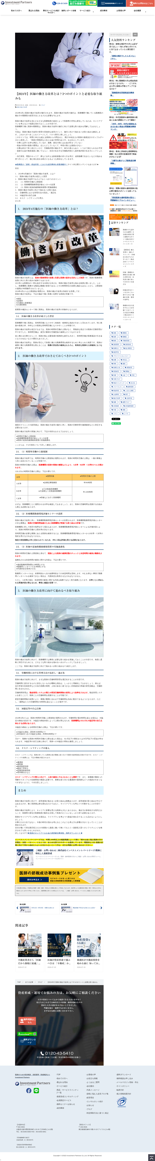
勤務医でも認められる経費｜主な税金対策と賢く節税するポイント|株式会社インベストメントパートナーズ (128, 237)
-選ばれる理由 (62, 1082)
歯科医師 (130, 387)
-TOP (58, 1075)
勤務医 (125, 337)
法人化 (133, 383)
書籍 (124, 363)
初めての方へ (16, 11)
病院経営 (129, 367)
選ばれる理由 (33, 11)
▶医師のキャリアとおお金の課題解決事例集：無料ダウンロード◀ (55, 833)
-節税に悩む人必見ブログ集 (97, 1094)
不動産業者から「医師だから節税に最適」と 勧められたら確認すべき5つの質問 (29, 962)
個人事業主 (128, 348)
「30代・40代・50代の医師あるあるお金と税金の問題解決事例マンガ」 (123, 126)
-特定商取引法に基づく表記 (97, 1113)
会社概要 (137, 11)
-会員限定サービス (63, 1100)
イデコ (115, 413)
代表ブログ (116, 379)
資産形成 (128, 344)
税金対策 (116, 390)
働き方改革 (23, 107)
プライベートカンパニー (120, 356)
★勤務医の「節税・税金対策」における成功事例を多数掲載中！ (41, 164)
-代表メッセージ (92, 1090)
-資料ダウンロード (123, 1075)
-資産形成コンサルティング (67, 1096)
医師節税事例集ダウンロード (113, 3)
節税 (114, 333)
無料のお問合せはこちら (143, 3)
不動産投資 (126, 340)
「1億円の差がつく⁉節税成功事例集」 (123, 162)
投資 (114, 375)
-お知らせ (90, 1105)
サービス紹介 (85, 11)
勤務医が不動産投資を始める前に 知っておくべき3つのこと (89, 962)
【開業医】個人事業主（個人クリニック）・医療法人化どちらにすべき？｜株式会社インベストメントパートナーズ (129, 258)
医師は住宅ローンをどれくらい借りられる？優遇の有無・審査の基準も (128, 294)
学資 (114, 410)
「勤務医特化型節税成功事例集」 (122, 94)
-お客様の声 (91, 1075)
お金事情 (116, 394)
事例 (114, 363)
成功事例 (103, 11)
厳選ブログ (126, 402)
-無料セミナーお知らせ (65, 1104)
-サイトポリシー (122, 1086)
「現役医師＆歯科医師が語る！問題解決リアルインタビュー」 (123, 199)
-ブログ (89, 1109)
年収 (133, 375)
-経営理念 (90, 1098)
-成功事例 (60, 1108)
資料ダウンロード (29, 1041)
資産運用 (116, 344)
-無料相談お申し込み (124, 1078)
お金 (124, 375)
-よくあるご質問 (92, 1082)
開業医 (125, 333)
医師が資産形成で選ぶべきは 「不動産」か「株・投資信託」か (59, 962)
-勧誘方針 (120, 1090)
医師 (18, 107)
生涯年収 (129, 398)
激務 (114, 402)
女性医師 (116, 406)
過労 (126, 394)
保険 (124, 410)
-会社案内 (90, 1086)
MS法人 (125, 360)
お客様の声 (121, 11)
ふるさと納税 (129, 390)
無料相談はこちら (30, 1021)
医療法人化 (116, 367)
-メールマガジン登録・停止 (127, 1082)
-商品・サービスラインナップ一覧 (67, 1091)
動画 (114, 340)
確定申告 (116, 352)
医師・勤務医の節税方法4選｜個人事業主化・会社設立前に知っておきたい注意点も (129, 278)
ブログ (43, 105)
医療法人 (116, 348)
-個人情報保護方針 (123, 1094)
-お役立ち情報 (92, 1078)
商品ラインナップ (118, 383)
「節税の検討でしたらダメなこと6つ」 (123, 57)
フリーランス (117, 387)
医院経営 (116, 371)
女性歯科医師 (129, 406)
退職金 (127, 371)
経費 (114, 360)
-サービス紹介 (62, 1086)
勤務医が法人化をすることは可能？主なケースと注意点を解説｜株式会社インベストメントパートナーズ (128, 312)
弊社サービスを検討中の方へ (51, 12)
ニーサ (126, 413)
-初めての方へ (62, 1078)
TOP (19, 982)
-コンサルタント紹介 (94, 1101)
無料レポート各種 (69, 11)
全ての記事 (29, 982)
